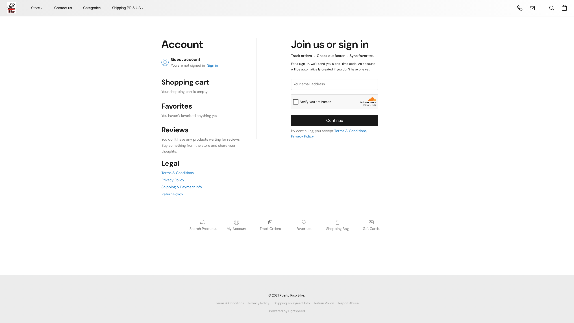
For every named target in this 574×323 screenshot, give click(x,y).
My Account (236, 228)
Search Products (203, 228)
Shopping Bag (337, 228)
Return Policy (172, 194)
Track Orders (270, 228)
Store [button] (36, 8)
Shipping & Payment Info (181, 187)
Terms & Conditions (177, 172)
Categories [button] (92, 8)
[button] (11, 7)
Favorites (303, 228)
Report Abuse (348, 303)
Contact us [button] (63, 8)
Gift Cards (371, 228)
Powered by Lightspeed (287, 311)
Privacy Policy (172, 180)
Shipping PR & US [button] (127, 8)
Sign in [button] (212, 65)
